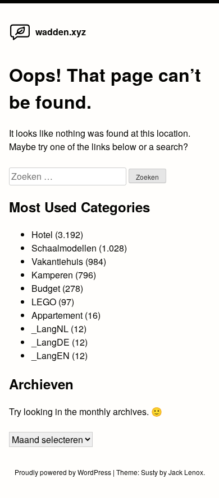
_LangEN (50, 355)
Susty (149, 472)
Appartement (57, 315)
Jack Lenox (185, 472)
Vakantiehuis (57, 261)
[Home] (19, 39)
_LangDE (50, 342)
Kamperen (52, 274)
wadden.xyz (60, 31)
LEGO (43, 301)
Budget (45, 288)
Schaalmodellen (64, 247)
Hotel (42, 234)
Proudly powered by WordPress (64, 472)
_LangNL (50, 328)
